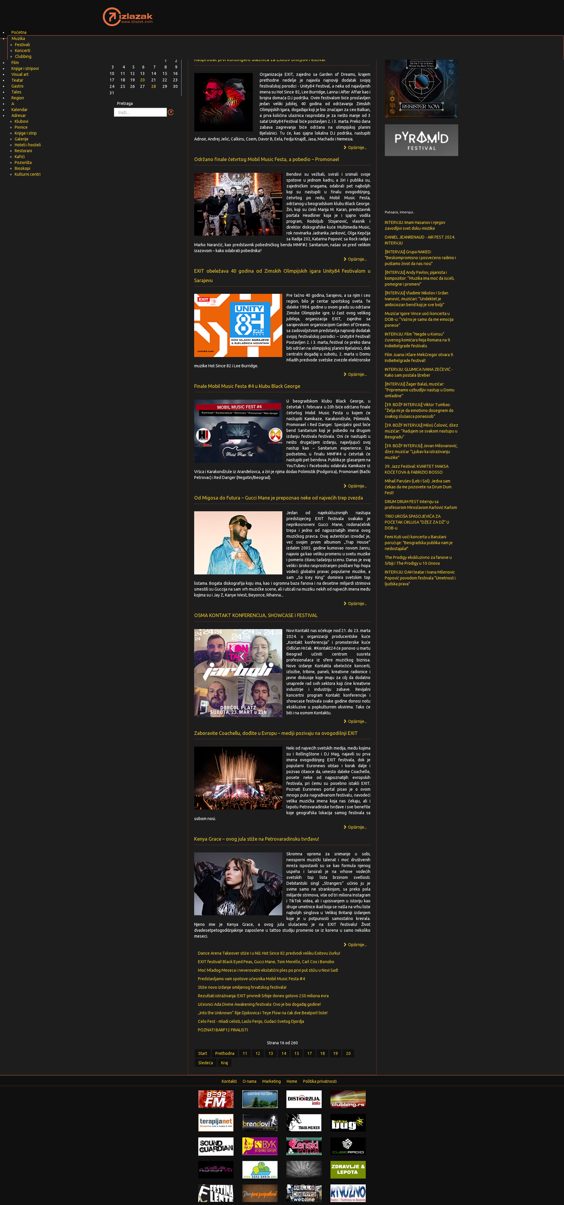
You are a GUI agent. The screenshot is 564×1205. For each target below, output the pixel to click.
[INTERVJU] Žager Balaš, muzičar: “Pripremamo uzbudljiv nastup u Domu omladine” (419, 390)
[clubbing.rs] (348, 1098)
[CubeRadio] (348, 1145)
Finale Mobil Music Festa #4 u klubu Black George (247, 386)
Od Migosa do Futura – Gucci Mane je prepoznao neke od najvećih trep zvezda (278, 497)
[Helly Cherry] (304, 1192)
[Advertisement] (351, 13)
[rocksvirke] (304, 1168)
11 (245, 1053)
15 (296, 1053)
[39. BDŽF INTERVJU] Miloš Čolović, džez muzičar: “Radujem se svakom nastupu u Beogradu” (421, 431)
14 (283, 1053)
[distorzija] (304, 1098)
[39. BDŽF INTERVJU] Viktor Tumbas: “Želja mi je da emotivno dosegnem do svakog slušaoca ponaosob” (419, 410)
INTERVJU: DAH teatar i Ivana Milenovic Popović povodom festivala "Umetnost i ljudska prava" (420, 578)
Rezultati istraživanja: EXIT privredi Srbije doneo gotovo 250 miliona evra (263, 995)
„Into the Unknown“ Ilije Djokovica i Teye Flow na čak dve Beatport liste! (263, 1012)
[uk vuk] (260, 1146)
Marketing (271, 1081)
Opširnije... (357, 259)
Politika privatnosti (320, 1081)
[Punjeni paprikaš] (260, 1192)
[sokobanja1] (260, 1169)
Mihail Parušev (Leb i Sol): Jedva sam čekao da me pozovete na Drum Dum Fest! (418, 487)
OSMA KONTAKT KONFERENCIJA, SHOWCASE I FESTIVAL (256, 615)
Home (292, 1081)
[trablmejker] (304, 1122)
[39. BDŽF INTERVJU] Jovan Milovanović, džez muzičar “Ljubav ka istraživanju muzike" (421, 451)
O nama (249, 1081)
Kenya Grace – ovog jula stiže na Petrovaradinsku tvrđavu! (256, 839)
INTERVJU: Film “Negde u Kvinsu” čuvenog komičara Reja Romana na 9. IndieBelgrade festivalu (418, 340)
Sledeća (205, 1062)
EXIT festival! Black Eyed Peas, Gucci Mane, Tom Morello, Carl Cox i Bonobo (266, 961)
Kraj (224, 1062)
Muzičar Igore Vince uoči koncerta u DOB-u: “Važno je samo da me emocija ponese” (419, 319)
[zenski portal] (304, 1145)
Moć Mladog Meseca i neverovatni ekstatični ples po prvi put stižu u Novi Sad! (268, 970)
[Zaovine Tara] (260, 1098)
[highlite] (216, 1169)
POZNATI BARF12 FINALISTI (223, 1030)
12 (258, 1053)
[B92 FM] (216, 1098)
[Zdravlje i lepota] (348, 1169)
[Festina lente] (216, 1192)
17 (309, 1053)
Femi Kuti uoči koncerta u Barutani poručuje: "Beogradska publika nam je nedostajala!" (419, 542)
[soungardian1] (216, 1146)
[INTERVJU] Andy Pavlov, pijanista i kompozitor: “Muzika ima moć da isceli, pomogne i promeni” (419, 278)
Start (202, 1053)
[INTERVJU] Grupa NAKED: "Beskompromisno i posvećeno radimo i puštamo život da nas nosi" (420, 257)
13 (270, 1053)
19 (335, 1053)
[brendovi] (260, 1122)
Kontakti (229, 1081)
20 (348, 1053)
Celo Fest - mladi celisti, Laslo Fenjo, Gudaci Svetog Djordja (251, 1021)
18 (322, 1053)
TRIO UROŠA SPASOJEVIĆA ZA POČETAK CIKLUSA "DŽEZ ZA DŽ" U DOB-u (417, 522)
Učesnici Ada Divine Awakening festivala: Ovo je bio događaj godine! (259, 1004)
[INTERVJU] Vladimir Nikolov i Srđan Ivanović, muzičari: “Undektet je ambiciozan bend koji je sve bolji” (416, 299)
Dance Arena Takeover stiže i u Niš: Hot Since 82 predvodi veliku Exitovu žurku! (269, 953)
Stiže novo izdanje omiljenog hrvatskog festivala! (242, 987)
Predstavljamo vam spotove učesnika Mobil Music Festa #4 (251, 978)
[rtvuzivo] (348, 1192)
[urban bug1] (348, 1122)
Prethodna (224, 1053)
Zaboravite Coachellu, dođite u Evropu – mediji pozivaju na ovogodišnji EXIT (276, 733)
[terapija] (216, 1122)
